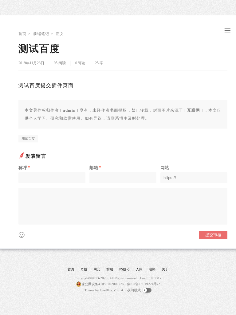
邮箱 (95, 167)
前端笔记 (41, 34)
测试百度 (28, 138)
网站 (164, 167)
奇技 (84, 269)
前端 (109, 269)
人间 (139, 269)
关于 (165, 269)
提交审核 (213, 235)
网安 (96, 269)
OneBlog (106, 290)
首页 (22, 34)
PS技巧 (124, 269)
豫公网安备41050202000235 (102, 284)
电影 (152, 269)
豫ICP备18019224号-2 (143, 284)
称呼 (24, 167)
